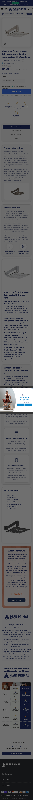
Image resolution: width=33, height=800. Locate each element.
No (28, 404)
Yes (21, 404)
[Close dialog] (32, 388)
